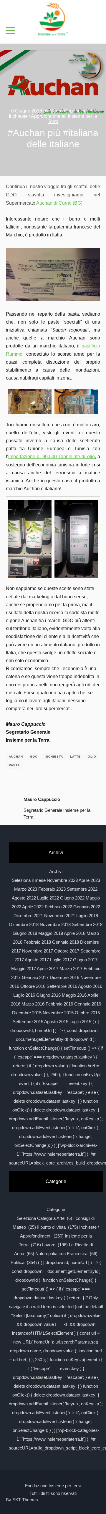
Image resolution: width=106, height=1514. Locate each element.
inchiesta (54, 756)
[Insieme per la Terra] (53, 20)
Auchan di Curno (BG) (59, 203)
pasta (14, 765)
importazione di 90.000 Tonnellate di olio (51, 456)
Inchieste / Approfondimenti (37, 116)
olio (92, 756)
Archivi (55, 871)
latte (75, 756)
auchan (16, 756)
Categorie (56, 1209)
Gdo (34, 756)
